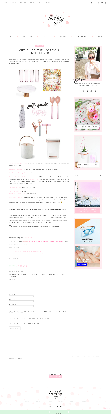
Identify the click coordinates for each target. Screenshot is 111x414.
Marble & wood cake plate (17, 173)
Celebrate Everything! (16, 169)
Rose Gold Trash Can (15, 197)
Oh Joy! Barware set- (15, 191)
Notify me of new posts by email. (24, 323)
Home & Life (39, 45)
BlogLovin (32, 241)
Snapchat (25, 241)
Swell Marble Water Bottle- (17, 176)
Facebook (59, 241)
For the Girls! (28, 237)
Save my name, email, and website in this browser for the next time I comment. (38, 312)
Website (12, 304)
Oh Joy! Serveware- (15, 187)
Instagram (39, 241)
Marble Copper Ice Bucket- (17, 193)
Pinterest (46, 241)
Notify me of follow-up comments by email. (29, 318)
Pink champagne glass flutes (18, 163)
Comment (14, 279)
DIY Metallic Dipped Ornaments (86, 357)
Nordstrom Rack (34, 179)
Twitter (52, 241)
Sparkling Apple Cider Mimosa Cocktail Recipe (22, 357)
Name (12, 294)
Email (12, 299)
